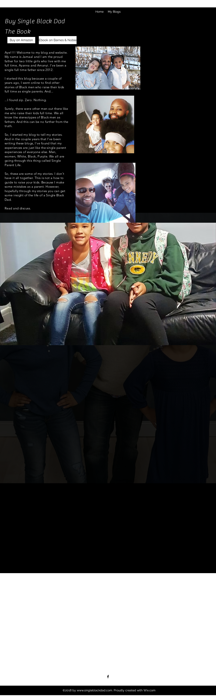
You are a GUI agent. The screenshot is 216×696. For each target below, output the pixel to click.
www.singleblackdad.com (94, 690)
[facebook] (108, 676)
